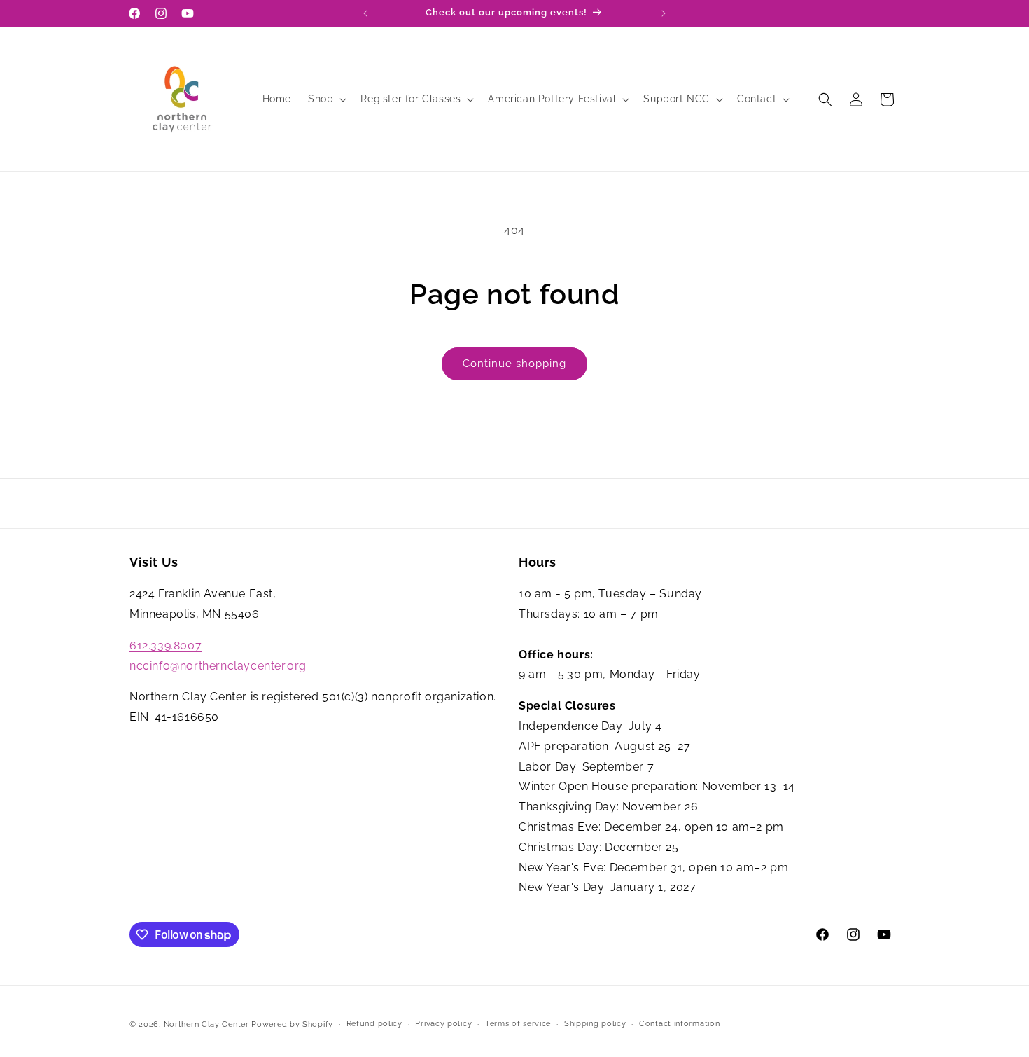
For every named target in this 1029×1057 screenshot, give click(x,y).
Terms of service (518, 1023)
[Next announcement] (663, 13)
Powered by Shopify (292, 1024)
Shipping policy (595, 1023)
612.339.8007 (166, 645)
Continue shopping (514, 363)
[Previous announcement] (365, 13)
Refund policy (374, 1023)
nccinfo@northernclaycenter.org (218, 665)
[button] (326, 98)
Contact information (679, 1023)
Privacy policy (443, 1023)
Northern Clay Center (206, 1024)
